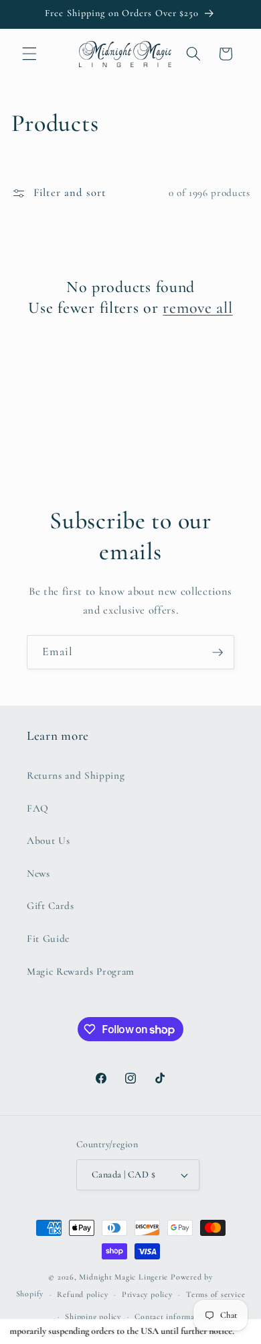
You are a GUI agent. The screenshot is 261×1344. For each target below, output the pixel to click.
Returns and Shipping (75, 775)
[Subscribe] (217, 652)
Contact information (172, 1316)
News (38, 873)
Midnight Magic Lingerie (123, 1277)
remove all (197, 308)
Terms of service (215, 1294)
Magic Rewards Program (81, 971)
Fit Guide (48, 938)
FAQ (38, 808)
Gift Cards (50, 906)
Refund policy (82, 1294)
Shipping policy (93, 1316)
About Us (48, 840)
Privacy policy (147, 1294)
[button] (29, 54)
